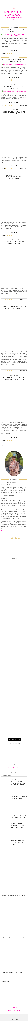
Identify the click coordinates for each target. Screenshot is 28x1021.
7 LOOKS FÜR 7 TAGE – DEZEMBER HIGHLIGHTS (14, 30)
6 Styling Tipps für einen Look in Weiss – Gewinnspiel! (14, 307)
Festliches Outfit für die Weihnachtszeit (14, 242)
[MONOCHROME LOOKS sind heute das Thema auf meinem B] (14, 597)
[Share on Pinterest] (10, 53)
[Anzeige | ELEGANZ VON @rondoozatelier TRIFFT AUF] (14, 582)
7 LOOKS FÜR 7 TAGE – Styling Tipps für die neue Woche (14, 378)
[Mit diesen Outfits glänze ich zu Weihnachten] (14, 64)
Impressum (14, 1007)
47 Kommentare (23, 105)
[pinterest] (16, 538)
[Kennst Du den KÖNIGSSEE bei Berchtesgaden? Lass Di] (14, 685)
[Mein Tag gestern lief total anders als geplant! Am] (14, 626)
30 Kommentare (23, 79)
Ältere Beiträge (5, 446)
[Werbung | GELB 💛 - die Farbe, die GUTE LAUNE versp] (14, 729)
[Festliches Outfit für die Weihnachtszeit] (14, 284)
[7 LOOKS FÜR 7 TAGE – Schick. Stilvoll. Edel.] (14, 91)
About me (3, 530)
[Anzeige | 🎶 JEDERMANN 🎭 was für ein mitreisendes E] (14, 568)
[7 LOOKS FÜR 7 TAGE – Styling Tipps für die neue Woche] (14, 419)
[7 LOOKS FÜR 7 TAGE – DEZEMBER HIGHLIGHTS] (14, 36)
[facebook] (12, 538)
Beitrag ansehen (14, 50)
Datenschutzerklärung (14, 1010)
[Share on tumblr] (11, 53)
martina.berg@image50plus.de (14, 767)
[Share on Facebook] (6, 53)
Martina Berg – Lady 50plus (14, 13)
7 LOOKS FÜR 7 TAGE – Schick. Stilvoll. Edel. (14, 87)
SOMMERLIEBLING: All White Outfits (14, 113)
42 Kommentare (23, 299)
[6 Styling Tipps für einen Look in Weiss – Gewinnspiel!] (14, 349)
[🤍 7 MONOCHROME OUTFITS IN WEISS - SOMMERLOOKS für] (14, 700)
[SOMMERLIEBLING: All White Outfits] (14, 154)
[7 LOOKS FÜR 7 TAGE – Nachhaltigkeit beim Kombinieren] (14, 219)
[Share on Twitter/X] (8, 53)
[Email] (19, 538)
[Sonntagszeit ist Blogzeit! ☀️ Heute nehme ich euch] (14, 670)
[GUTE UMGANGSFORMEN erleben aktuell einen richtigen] (14, 656)
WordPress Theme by (14, 1019)
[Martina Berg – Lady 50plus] (14, 10)
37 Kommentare (23, 168)
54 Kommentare (23, 370)
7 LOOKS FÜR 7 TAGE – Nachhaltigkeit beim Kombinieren (14, 177)
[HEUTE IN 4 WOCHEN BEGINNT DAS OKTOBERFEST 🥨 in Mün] (14, 641)
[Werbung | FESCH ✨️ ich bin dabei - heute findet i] (14, 612)
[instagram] (8, 538)
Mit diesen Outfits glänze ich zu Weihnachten (14, 60)
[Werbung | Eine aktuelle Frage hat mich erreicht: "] (14, 715)
